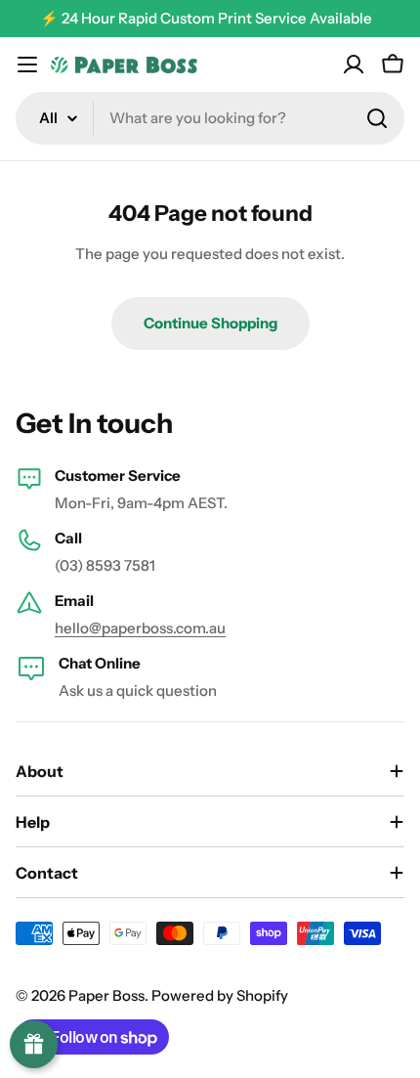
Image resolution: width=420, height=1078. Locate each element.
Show (34, 1044)
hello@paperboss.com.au (140, 628)
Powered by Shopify (219, 995)
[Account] (353, 64)
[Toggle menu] (27, 64)
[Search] (377, 118)
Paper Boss (106, 995)
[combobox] (210, 118)
